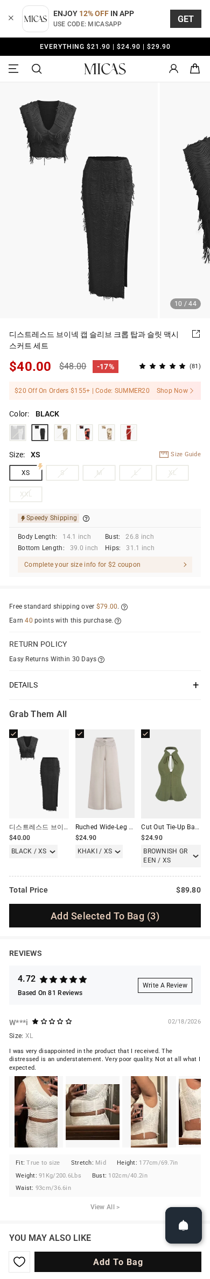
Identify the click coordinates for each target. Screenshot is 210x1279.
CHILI (128, 432)
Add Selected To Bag (105, 916)
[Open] (183, 1225)
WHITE (17, 432)
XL (173, 473)
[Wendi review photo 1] (36, 1112)
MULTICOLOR (106, 432)
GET (186, 19)
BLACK (39, 432)
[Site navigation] (15, 69)
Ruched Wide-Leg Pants (111, 827)
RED (84, 432)
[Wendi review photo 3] (149, 1112)
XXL (26, 494)
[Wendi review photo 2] (93, 1112)
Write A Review (165, 985)
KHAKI (62, 432)
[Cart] (195, 69)
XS (26, 473)
